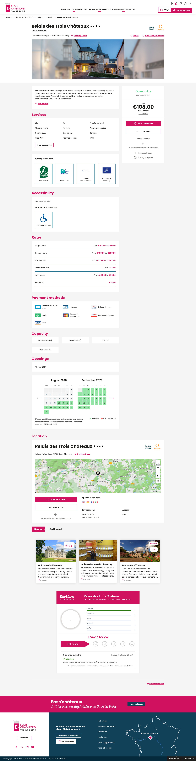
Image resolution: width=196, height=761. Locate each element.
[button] (185, 3)
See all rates (143, 113)
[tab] (38, 529)
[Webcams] (171, 3)
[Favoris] (180, 3)
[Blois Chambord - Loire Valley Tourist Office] (15, 7)
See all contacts (143, 138)
